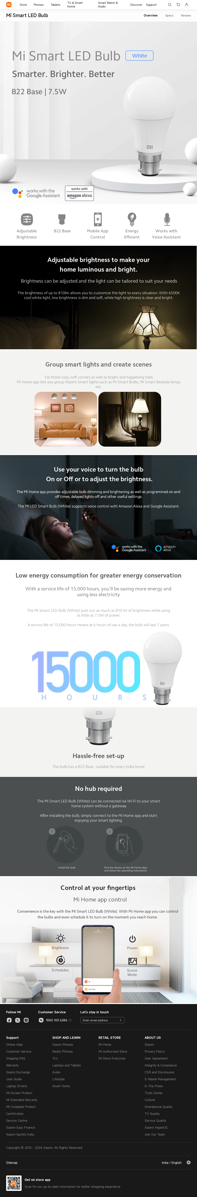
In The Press (154, 1086)
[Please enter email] (120, 1020)
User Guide (14, 1079)
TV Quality (152, 1114)
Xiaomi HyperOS (156, 1127)
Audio (56, 1072)
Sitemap (12, 1163)
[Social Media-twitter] (18, 1020)
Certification (15, 1114)
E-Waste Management (160, 1079)
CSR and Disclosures (159, 1072)
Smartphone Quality (158, 1107)
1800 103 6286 (56, 1020)
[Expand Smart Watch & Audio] (127, 4)
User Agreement (156, 1058)
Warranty (12, 1065)
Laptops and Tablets (66, 1065)
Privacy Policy (155, 1051)
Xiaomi (149, 1044)
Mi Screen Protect (19, 1093)
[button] (70, 1020)
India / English (172, 1163)
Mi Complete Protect (21, 1107)
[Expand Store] (29, 4)
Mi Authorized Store (112, 1051)
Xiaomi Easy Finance (20, 1127)
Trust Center (154, 1093)
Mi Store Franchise (111, 1058)
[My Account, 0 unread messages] (186, 4)
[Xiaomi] (9, 4)
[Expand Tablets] (62, 4)
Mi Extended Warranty (21, 1100)
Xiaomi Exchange (18, 1072)
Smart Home (61, 1086)
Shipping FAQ (15, 1058)
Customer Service (18, 1051)
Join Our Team (155, 1134)
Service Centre (16, 1120)
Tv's (55, 1058)
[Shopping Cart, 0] (178, 4)
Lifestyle (58, 1079)
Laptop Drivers (16, 1086)
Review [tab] (186, 15)
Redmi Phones (62, 1051)
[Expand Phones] (45, 4)
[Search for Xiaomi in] (169, 4)
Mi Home (104, 1044)
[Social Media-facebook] (9, 1020)
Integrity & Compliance (161, 1065)
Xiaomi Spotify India (20, 1134)
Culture (150, 1100)
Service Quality (155, 1120)
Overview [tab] (151, 15)
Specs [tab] (169, 15)
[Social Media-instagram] (26, 1020)
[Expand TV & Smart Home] (93, 4)
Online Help (14, 1044)
